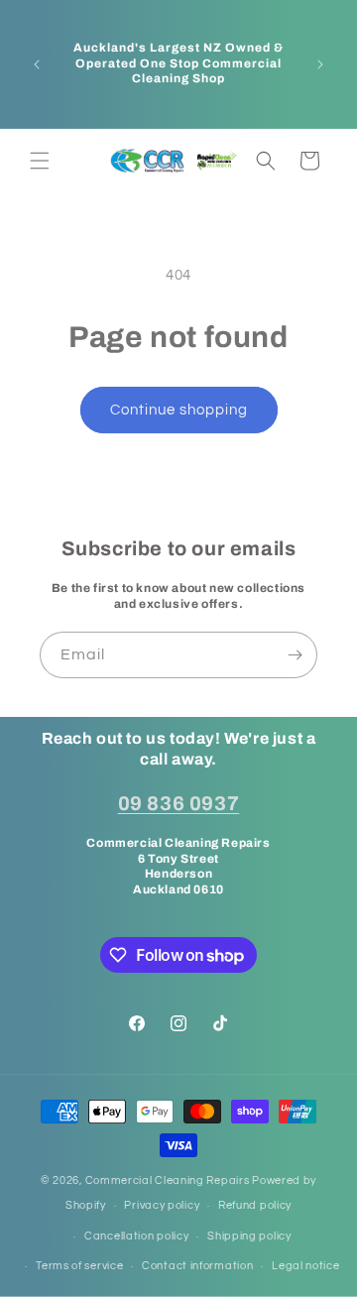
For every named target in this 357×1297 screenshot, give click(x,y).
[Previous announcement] (37, 64)
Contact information (197, 1265)
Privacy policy (161, 1205)
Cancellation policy (136, 1236)
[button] (39, 160)
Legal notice (305, 1265)
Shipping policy (249, 1236)
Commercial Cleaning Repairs (167, 1180)
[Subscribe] (294, 655)
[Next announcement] (320, 64)
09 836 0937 (179, 803)
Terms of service (79, 1265)
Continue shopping (179, 410)
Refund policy (255, 1205)
